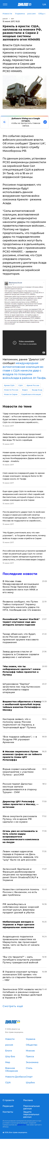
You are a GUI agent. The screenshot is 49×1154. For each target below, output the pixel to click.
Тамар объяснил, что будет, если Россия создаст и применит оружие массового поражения (21, 638)
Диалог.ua (22, 1125)
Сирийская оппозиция (31, 394)
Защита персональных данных (31, 1114)
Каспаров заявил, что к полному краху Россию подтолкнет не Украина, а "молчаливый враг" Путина (19, 723)
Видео (25, 390)
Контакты (8, 1112)
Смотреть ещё (13, 1006)
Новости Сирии (10, 394)
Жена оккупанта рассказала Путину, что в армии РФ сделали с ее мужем (20, 819)
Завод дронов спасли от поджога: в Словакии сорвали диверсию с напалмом (21, 654)
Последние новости (20, 574)
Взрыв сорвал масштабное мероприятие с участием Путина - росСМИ (19, 772)
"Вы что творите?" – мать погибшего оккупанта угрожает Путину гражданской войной (22, 960)
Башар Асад (37, 390)
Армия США (9, 385)
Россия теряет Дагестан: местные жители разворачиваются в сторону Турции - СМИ (20, 788)
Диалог (5, 18)
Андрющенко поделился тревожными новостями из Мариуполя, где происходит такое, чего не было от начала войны (21, 942)
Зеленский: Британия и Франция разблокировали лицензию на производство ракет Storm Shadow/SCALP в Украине (20, 874)
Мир (12, 18)
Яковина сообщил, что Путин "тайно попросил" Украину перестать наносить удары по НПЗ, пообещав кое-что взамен (22, 605)
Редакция (8, 1106)
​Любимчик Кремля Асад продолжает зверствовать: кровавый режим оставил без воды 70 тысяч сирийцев (23, 437)
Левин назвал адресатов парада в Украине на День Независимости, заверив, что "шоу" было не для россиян (20, 855)
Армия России (33, 385)
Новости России (11, 390)
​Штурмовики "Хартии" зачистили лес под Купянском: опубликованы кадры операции (22, 688)
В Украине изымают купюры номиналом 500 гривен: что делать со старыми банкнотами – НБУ (22, 975)
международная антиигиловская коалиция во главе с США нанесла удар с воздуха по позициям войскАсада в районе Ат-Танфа (24, 371)
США (20, 385)
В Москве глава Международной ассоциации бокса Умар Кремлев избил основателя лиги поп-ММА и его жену (21, 587)
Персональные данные (31, 1107)
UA (44, 4)
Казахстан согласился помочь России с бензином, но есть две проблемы (21, 892)
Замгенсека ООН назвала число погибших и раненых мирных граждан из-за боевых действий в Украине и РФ (22, 993)
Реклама (28, 1100)
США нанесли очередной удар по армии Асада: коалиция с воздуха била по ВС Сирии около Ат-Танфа (24, 476)
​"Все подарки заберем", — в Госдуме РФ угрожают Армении (20, 739)
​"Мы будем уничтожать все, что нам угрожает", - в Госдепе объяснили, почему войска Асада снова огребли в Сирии (24, 535)
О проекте (8, 1100)
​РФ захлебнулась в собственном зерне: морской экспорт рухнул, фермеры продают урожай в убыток (21, 908)
